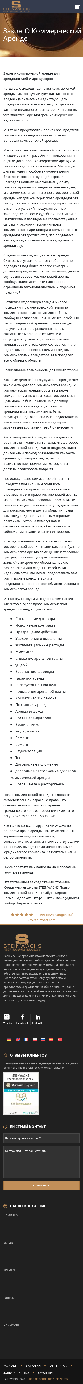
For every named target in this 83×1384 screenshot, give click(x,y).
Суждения (46, 1373)
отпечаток (58, 1365)
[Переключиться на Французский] (26, 1039)
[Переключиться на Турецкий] (60, 1039)
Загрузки (33, 1365)
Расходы (10, 1365)
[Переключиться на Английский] (18, 1039)
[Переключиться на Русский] (43, 1039)
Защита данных (16, 1373)
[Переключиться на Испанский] (51, 1039)
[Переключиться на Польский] (34, 1039)
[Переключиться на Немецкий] (9, 1039)
